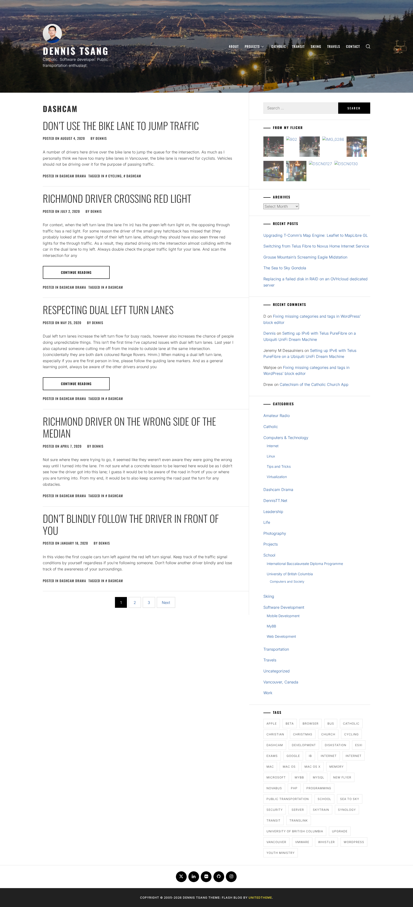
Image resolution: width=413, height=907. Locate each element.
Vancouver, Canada (280, 682)
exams (272, 756)
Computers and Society (287, 581)
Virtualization (277, 477)
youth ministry (280, 853)
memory (336, 766)
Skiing (316, 46)
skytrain (321, 809)
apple (271, 723)
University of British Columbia (290, 574)
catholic (351, 723)
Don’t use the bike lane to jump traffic (121, 125)
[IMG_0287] (273, 147)
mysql (318, 777)
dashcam (133, 175)
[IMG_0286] (333, 139)
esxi (358, 745)
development (304, 745)
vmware (302, 842)
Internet (272, 446)
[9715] (357, 147)
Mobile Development (283, 616)
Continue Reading (76, 272)
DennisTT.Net (275, 500)
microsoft (276, 777)
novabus (274, 788)
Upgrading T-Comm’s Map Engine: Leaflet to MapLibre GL (315, 235)
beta (290, 723)
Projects (252, 46)
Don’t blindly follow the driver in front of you (131, 524)
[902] (291, 139)
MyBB (271, 626)
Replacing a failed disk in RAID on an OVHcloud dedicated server (315, 281)
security (274, 809)
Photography (274, 533)
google (293, 756)
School (269, 555)
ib (310, 756)
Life (266, 522)
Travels (333, 46)
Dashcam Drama (73, 175)
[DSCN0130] (346, 164)
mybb (299, 777)
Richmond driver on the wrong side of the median (129, 427)
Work (267, 692)
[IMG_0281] (309, 147)
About (234, 46)
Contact (353, 46)
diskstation (335, 745)
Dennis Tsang (76, 50)
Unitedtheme (260, 897)
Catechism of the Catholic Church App (314, 384)
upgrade (340, 831)
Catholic (278, 46)
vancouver (276, 842)
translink (298, 820)
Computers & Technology (285, 437)
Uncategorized (276, 671)
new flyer (342, 777)
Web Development (281, 636)
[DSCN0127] (320, 164)
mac (270, 766)
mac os (289, 766)
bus (330, 723)
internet (329, 756)
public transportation (287, 799)
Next (166, 602)
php (294, 788)
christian (275, 734)
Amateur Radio (276, 415)
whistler (326, 842)
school (324, 799)
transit (273, 820)
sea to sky (349, 799)
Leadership (273, 511)
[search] (368, 46)
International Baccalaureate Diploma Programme (305, 564)
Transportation (276, 649)
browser (311, 723)
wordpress (354, 842)
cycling (115, 175)
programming (318, 788)
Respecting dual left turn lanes (108, 309)
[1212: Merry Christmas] (296, 172)
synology (347, 809)
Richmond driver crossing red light (117, 198)
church (328, 734)
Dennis (101, 138)
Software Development (283, 607)
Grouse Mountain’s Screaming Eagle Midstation (305, 257)
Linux (271, 456)
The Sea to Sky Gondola (284, 267)
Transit (298, 46)
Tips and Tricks (279, 466)
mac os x (312, 766)
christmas (302, 734)
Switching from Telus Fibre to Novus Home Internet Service (316, 246)
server (298, 809)
